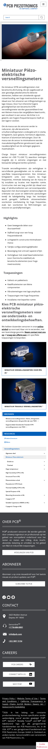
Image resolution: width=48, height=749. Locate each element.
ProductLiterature (11, 438)
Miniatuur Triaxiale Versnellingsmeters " (24, 406)
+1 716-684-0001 (16, 627)
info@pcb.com (15, 634)
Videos (8, 442)
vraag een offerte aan (17, 335)
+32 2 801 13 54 (15, 641)
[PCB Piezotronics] (20, 6)
